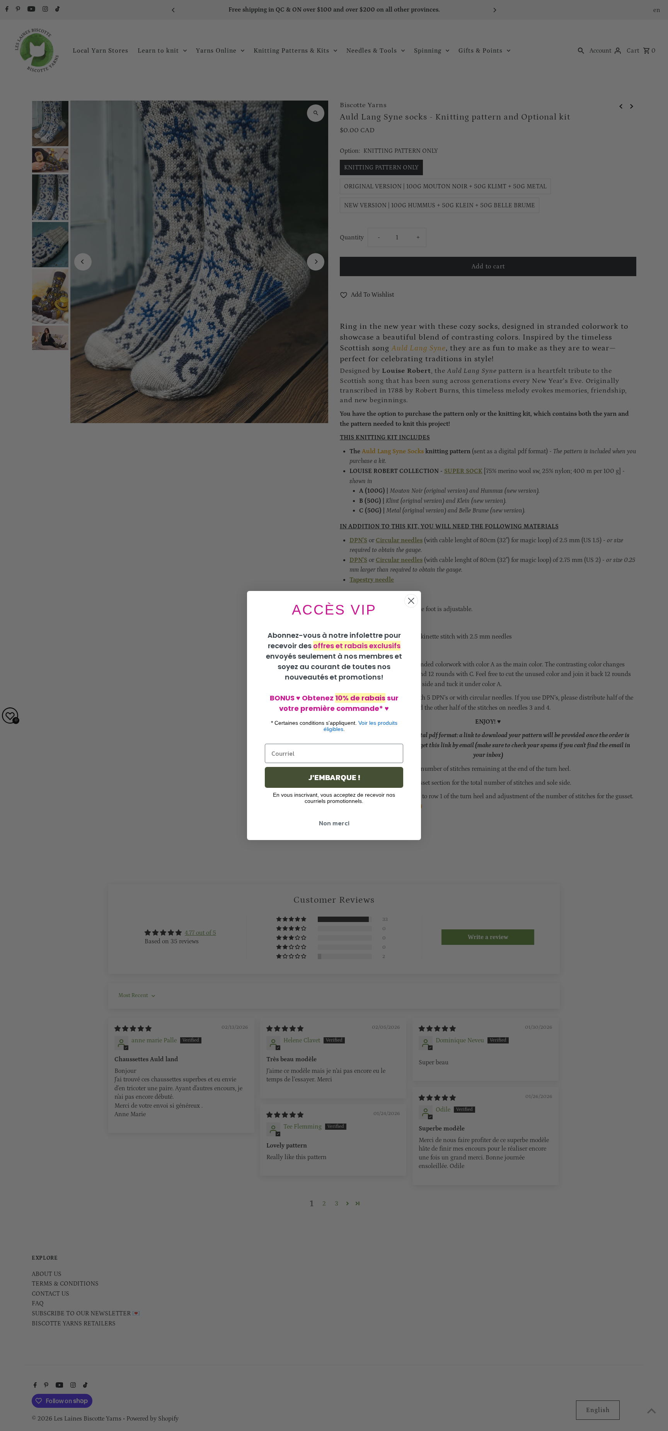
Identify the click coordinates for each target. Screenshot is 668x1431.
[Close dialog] (411, 601)
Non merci (334, 823)
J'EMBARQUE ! (334, 777)
